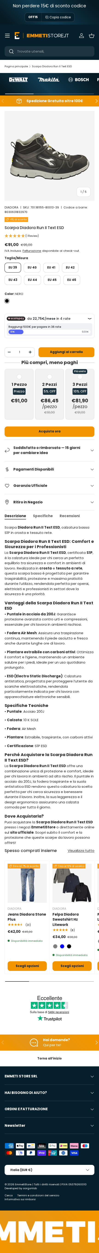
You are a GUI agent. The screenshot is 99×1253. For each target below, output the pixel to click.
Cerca (9, 1195)
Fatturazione (32, 251)
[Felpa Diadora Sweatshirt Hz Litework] (72, 883)
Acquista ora (50, 431)
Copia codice (60, 17)
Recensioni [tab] (70, 515)
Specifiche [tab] (43, 515)
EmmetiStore (23, 1184)
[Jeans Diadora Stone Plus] (27, 883)
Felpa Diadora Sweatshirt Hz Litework (65, 919)
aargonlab (30, 1188)
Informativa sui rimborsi (20, 1199)
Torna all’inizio (49, 1058)
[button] (92, 36)
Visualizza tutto (81, 850)
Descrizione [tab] (15, 515)
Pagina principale (16, 66)
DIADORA (11, 207)
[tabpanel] (49, 685)
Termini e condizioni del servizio (38, 1195)
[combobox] (49, 51)
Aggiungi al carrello (66, 352)
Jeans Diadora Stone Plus (27, 917)
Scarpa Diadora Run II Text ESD (52, 66)
